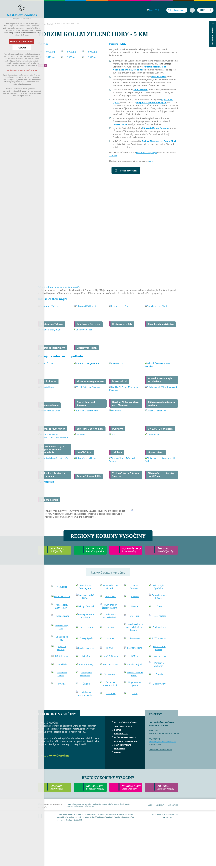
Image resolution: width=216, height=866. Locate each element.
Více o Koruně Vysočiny (55, 755)
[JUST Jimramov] (158, 638)
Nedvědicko (95, 787)
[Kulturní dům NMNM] (158, 648)
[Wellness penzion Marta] (85, 694)
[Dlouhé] (133, 606)
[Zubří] (133, 693)
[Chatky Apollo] (85, 638)
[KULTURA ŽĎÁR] (133, 648)
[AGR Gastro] (109, 596)
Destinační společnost (125, 722)
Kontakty (119, 752)
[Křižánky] (109, 648)
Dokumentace (121, 734)
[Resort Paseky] (85, 664)
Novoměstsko (131, 787)
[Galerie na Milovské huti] (109, 616)
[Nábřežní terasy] (109, 656)
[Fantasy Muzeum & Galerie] (85, 616)
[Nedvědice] (61, 586)
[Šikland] (85, 683)
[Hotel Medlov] (158, 656)
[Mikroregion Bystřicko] (158, 587)
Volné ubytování (128, 170)
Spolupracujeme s (123, 726)
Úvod (150, 805)
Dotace (117, 730)
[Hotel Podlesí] (158, 615)
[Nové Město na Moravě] (109, 587)
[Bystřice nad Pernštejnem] (85, 587)
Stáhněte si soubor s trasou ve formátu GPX (59, 287)
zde (151, 160)
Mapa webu (173, 805)
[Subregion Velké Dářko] (85, 597)
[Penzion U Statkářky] (158, 664)
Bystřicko (57, 787)
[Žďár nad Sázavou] (133, 587)
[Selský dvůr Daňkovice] (85, 674)
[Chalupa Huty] (158, 627)
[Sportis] (158, 674)
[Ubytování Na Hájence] (133, 684)
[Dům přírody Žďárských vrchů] (109, 606)
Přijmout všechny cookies (22, 41)
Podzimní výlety (117, 43)
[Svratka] (61, 683)
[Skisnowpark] (109, 674)
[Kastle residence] (85, 648)
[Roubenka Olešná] (61, 674)
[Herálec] (109, 627)
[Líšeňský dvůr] (61, 656)
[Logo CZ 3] (153, 10)
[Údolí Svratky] (158, 683)
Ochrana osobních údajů (160, 749)
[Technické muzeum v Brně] (109, 684)
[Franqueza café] (61, 615)
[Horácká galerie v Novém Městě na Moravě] (133, 627)
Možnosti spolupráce (125, 737)
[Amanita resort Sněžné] (158, 597)
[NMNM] (133, 656)
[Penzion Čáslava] (109, 664)
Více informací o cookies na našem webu (22, 70)
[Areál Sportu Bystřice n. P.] (61, 606)
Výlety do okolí (47, 24)
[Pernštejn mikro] (61, 596)
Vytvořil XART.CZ (169, 817)
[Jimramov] (133, 638)
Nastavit (22, 48)
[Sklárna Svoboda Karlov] (133, 674)
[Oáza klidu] (61, 664)
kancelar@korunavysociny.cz (162, 741)
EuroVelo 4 (119, 749)
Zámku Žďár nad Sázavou (155, 128)
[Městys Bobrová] (85, 606)
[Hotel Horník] (133, 615)
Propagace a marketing (126, 741)
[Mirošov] (85, 656)
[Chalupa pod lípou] (61, 638)
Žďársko (165, 787)
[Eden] (158, 606)
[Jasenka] (109, 638)
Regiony (160, 805)
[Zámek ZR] (109, 693)
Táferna (113, 155)
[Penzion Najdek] (133, 664)
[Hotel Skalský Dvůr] (61, 627)
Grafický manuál (122, 745)
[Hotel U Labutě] (85, 627)
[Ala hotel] (133, 596)
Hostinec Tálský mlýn (146, 152)
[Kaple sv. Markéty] (61, 648)
